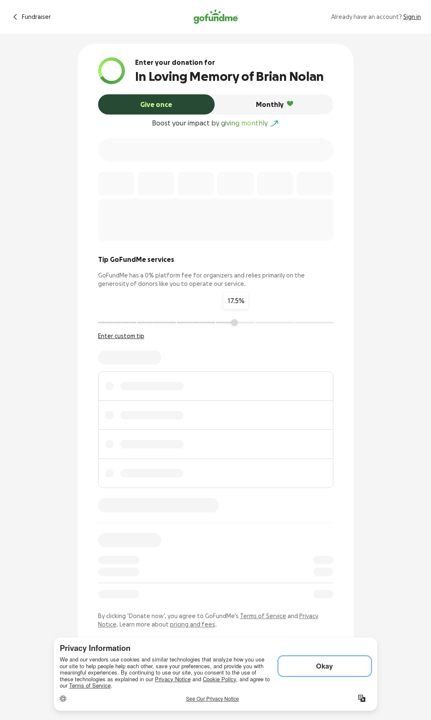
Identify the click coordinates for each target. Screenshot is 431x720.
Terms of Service (263, 616)
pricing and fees (192, 624)
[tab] (156, 104)
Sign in (412, 16)
